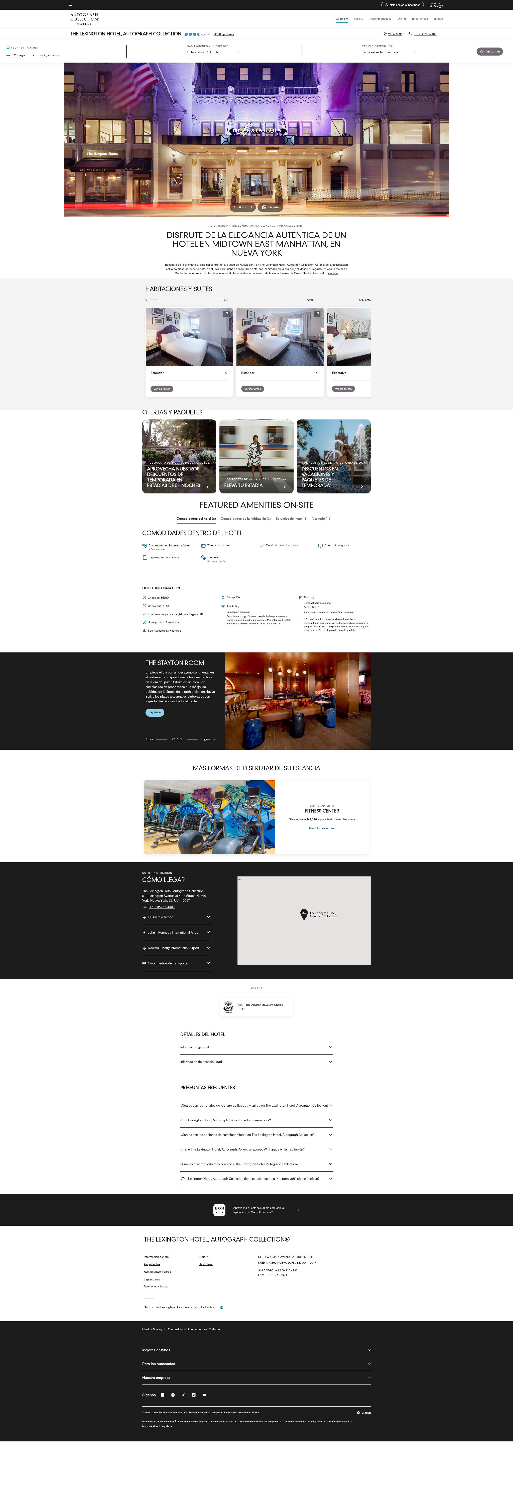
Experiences (420, 18)
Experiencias (152, 1279)
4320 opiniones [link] (224, 34)
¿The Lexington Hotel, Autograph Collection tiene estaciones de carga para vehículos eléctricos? (249, 1179)
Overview (342, 18)
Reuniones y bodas (156, 1286)
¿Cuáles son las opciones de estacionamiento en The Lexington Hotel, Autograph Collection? (247, 1135)
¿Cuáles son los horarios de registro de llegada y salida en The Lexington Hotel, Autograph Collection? (254, 1105)
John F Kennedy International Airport (174, 932)
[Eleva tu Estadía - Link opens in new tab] (256, 456)
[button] (402, 5)
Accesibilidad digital (338, 1421)
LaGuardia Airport (161, 917)
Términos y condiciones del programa (258, 1421)
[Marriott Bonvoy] (434, 4)
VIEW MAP (395, 34)
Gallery (358, 18)
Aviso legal (206, 1264)
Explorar (155, 712)
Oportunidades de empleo (192, 1421)
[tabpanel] (256, 701)
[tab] (196, 519)
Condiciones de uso (222, 1421)
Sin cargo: (278, 1270)
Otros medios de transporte (168, 963)
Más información (319, 828)
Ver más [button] (333, 273)
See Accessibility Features (164, 630)
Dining (402, 18)
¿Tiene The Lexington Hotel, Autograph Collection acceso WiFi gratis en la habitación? (242, 1149)
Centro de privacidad (294, 1421)
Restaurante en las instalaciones (169, 545)
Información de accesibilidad (201, 1062)
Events (438, 18)
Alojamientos (152, 1264)
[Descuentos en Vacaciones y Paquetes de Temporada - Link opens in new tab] (334, 456)
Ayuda (165, 1426)
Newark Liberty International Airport (173, 948)
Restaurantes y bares (157, 1271)
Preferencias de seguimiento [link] (158, 1421)
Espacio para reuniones (164, 557)
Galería (204, 1256)
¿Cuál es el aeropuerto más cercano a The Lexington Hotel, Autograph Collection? (239, 1164)
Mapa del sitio (150, 1426)
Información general (194, 1047)
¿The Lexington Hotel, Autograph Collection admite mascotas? (225, 1120)
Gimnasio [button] (213, 557)
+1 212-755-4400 (425, 34)
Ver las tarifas (162, 388)
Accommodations (380, 18)
